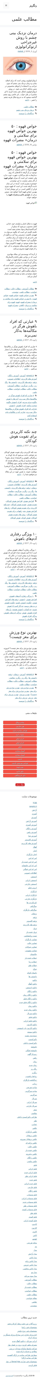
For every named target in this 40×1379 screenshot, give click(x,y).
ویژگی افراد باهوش (29, 616)
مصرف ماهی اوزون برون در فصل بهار (22, 1345)
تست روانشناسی (30, 936)
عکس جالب (32, 1147)
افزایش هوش (28, 501)
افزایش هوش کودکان (14, 501)
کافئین (21, 305)
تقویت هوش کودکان (18, 504)
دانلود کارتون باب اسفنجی (27, 1028)
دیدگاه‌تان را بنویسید (26, 113)
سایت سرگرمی (31, 1091)
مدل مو (34, 1272)
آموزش (22, 376)
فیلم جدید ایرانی (30, 1184)
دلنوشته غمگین (31, 1050)
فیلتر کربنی (32, 1365)
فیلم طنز (33, 1213)
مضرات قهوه (13, 305)
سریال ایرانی (32, 1102)
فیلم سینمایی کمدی (29, 1209)
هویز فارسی (20, 726)
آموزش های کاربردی (29, 379)
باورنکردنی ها (32, 902)
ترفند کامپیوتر (32, 921)
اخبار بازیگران (31, 854)
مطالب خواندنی (20, 389)
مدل (35, 1250)
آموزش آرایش (31, 821)
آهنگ (35, 847)
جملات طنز (32, 965)
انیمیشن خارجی (31, 884)
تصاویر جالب (32, 943)
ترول (35, 928)
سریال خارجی (31, 1106)
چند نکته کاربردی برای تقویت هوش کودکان (23, 436)
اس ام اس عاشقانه (29, 865)
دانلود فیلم (33, 1017)
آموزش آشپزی (31, 825)
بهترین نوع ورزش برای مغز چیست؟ (23, 634)
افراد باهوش (21, 405)
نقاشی (34, 1302)
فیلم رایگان (32, 1191)
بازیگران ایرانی (31, 895)
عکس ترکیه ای (31, 1143)
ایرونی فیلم (32, 888)
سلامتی (11, 491)
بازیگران (34, 891)
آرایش (34, 810)
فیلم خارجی (32, 1187)
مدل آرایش (32, 1254)
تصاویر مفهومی (31, 951)
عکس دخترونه (31, 1154)
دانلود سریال (32, 1013)
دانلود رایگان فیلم (30, 999)
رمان (35, 1061)
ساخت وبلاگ (20, 722)
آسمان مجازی (20, 751)
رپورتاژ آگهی (32, 1054)
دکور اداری (20, 771)
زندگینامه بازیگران (30, 1080)
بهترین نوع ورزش (27, 688)
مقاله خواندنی (31, 1298)
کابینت (20, 759)
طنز (35, 1121)
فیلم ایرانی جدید (30, 1172)
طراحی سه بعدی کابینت (20, 763)
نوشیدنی (15, 292)
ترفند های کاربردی (25, 382)
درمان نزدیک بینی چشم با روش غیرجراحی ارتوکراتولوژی (23, 39)
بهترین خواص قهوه (27, 295)
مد (36, 1246)
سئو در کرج (20, 735)
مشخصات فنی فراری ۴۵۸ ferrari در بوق (21, 1362)
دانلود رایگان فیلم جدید (28, 1002)
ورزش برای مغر (21, 698)
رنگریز (33, 5)
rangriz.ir (30, 376)
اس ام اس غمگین (30, 869)
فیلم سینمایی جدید (30, 1202)
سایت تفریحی (31, 1087)
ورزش (30, 698)
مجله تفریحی (32, 1243)
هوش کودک (25, 518)
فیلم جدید (33, 1180)
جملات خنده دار (31, 958)
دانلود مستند (32, 1032)
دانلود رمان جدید (30, 1010)
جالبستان (33, 954)
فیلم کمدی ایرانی (30, 1221)
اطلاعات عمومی (14, 379)
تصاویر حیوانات (31, 947)
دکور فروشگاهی (20, 775)
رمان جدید (33, 1065)
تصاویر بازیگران (31, 939)
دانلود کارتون (32, 1025)
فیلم (35, 1165)
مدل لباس (33, 1258)
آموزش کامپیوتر (31, 840)
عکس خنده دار (31, 1150)
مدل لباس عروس (30, 1265)
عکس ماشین (32, 1161)
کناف (20, 747)
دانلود (34, 980)
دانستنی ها (13, 382)
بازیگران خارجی (31, 899)
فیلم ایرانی (32, 1169)
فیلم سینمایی (32, 1195)
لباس (35, 1235)
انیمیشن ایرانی (31, 880)
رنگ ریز (31, 491)
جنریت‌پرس (9, 1376)
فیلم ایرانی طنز (31, 1176)
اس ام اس (32, 858)
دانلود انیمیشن (31, 988)
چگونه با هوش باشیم (24, 603)
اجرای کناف (20, 739)
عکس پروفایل (31, 1135)
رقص (35, 1058)
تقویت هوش (32, 504)
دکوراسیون (32, 1039)
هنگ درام (20, 785)
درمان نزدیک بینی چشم (25, 110)
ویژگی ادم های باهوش (12, 613)
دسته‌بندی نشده (31, 1036)
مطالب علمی (29, 107)
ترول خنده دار (31, 932)
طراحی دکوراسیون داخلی (27, 1117)
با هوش (12, 405)
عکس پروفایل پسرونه (28, 1139)
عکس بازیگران (31, 1132)
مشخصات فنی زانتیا (29, 1327)
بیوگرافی (33, 906)
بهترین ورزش (25, 694)
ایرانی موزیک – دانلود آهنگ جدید (24, 1341)
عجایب (34, 1124)
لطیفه (34, 1239)
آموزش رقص (32, 832)
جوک (35, 969)
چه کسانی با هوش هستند (22, 609)
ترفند (35, 382)
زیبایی (34, 1084)
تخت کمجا (20, 767)
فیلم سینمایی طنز (30, 1206)
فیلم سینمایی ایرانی (29, 1198)
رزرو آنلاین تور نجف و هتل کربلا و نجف (22, 1324)
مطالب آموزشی (28, 289)
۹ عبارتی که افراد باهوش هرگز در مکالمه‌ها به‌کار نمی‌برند (23, 328)
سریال (34, 1098)
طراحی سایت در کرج (20, 731)
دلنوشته (34, 1047)
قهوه (18, 302)
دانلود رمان (32, 1006)
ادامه (27, 100)
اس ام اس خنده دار (29, 862)
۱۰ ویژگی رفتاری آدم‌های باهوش (23, 536)
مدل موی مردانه (30, 1276)
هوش (24, 613)
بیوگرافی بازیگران (30, 910)
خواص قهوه (13, 295)
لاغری (34, 1232)
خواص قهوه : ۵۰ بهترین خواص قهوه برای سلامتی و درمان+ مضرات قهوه (20, 133)
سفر (35, 1110)
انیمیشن (34, 877)
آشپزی (34, 814)
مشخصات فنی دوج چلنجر (27, 1331)
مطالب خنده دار (31, 1287)
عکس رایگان (32, 1158)
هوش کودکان (15, 518)
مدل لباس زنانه (31, 1261)
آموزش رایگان (13, 376)
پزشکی (34, 488)
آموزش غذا (32, 836)
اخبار (35, 851)
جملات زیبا (33, 962)
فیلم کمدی (33, 1217)
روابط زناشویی (31, 1076)
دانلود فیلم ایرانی (30, 1021)
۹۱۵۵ (35, 803)
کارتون (34, 1228)
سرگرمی (24, 386)
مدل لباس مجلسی (30, 1269)
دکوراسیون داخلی (30, 1043)
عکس (34, 1128)
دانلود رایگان (32, 991)
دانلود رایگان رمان (30, 995)
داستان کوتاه (32, 973)
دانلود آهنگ (32, 984)
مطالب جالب (16, 289)
